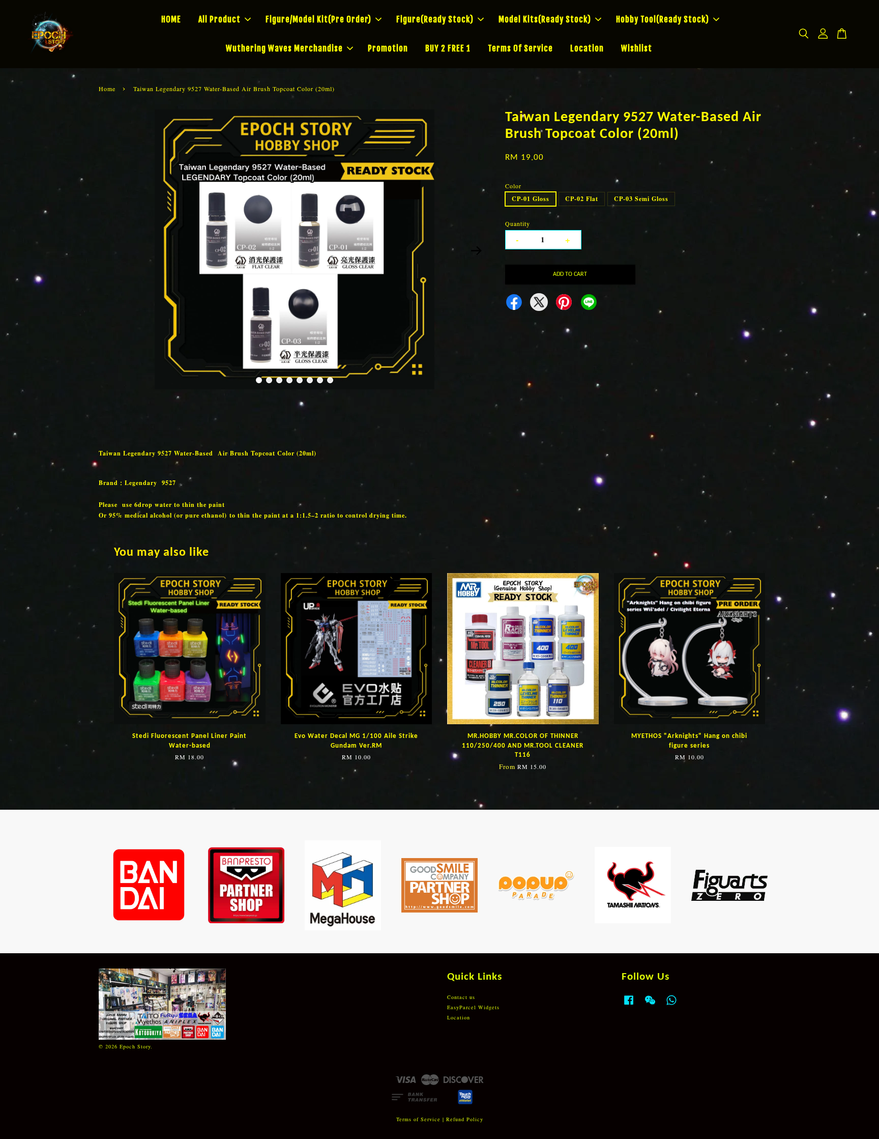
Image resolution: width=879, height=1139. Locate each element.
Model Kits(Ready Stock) (545, 19)
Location (587, 48)
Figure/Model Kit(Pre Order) (318, 19)
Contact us (461, 997)
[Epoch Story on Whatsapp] (671, 1005)
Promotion (388, 48)
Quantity (517, 223)
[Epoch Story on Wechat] (650, 1005)
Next (476, 250)
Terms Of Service (520, 48)
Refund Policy (464, 1119)
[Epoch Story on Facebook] (629, 1005)
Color (513, 186)
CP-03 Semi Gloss (641, 198)
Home (107, 88)
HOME (171, 19)
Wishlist (636, 48)
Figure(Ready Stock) (435, 19)
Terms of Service (418, 1119)
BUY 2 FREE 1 (448, 48)
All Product (219, 19)
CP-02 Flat (581, 198)
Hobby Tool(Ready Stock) (662, 19)
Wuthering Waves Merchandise (284, 48)
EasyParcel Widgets (473, 1007)
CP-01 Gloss (530, 198)
